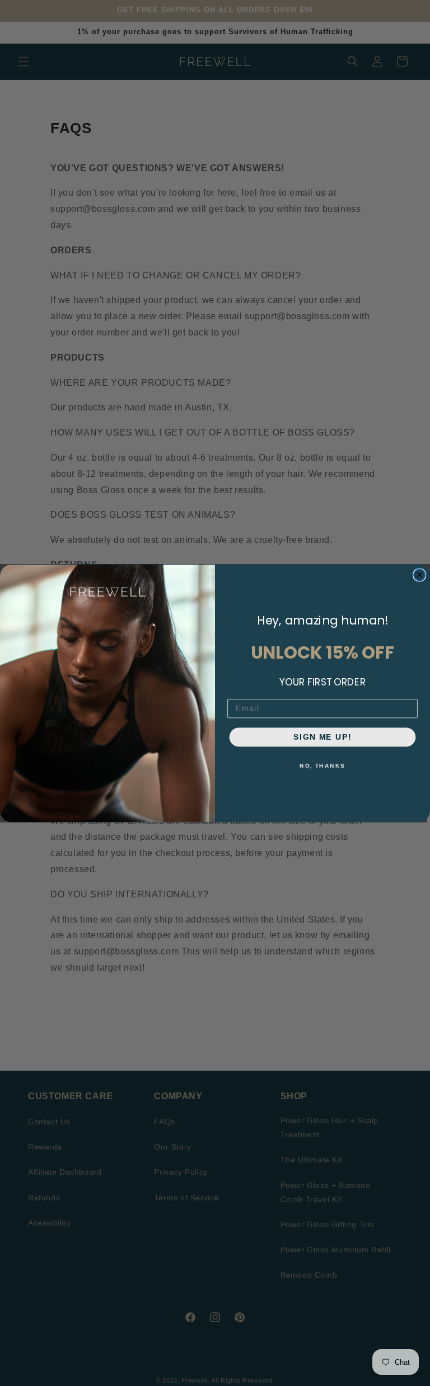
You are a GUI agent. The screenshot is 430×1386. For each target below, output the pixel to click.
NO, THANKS (322, 765)
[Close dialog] (419, 574)
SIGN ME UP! (322, 736)
